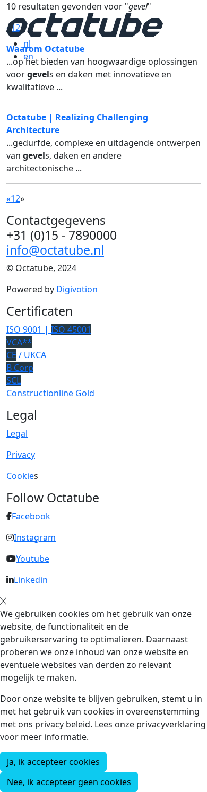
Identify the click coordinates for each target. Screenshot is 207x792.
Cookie (20, 476)
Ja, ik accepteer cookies (53, 762)
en (28, 56)
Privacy (20, 454)
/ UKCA (26, 355)
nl (27, 43)
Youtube (32, 558)
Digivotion (77, 289)
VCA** (19, 342)
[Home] (84, 24)
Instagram (35, 537)
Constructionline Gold (50, 393)
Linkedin (31, 580)
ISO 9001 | (48, 329)
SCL (13, 380)
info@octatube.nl (55, 249)
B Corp (19, 367)
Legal (17, 433)
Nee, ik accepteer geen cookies (69, 782)
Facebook (31, 516)
